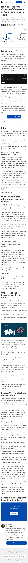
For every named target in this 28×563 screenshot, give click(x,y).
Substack (6, 560)
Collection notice (14, 552)
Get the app (21, 556)
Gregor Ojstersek (11, 24)
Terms (22, 551)
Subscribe (19, 2)
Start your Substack (10, 556)
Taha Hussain (21, 24)
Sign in (25, 2)
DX (10, 87)
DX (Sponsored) (9, 51)
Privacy (18, 551)
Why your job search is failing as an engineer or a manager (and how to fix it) (13, 187)
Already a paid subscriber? (14, 517)
